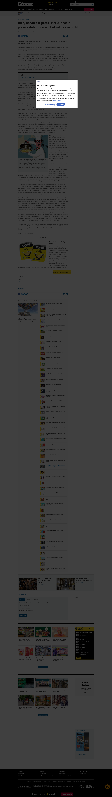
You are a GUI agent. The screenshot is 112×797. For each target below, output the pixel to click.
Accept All (61, 104)
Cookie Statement (56, 100)
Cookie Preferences (50, 104)
